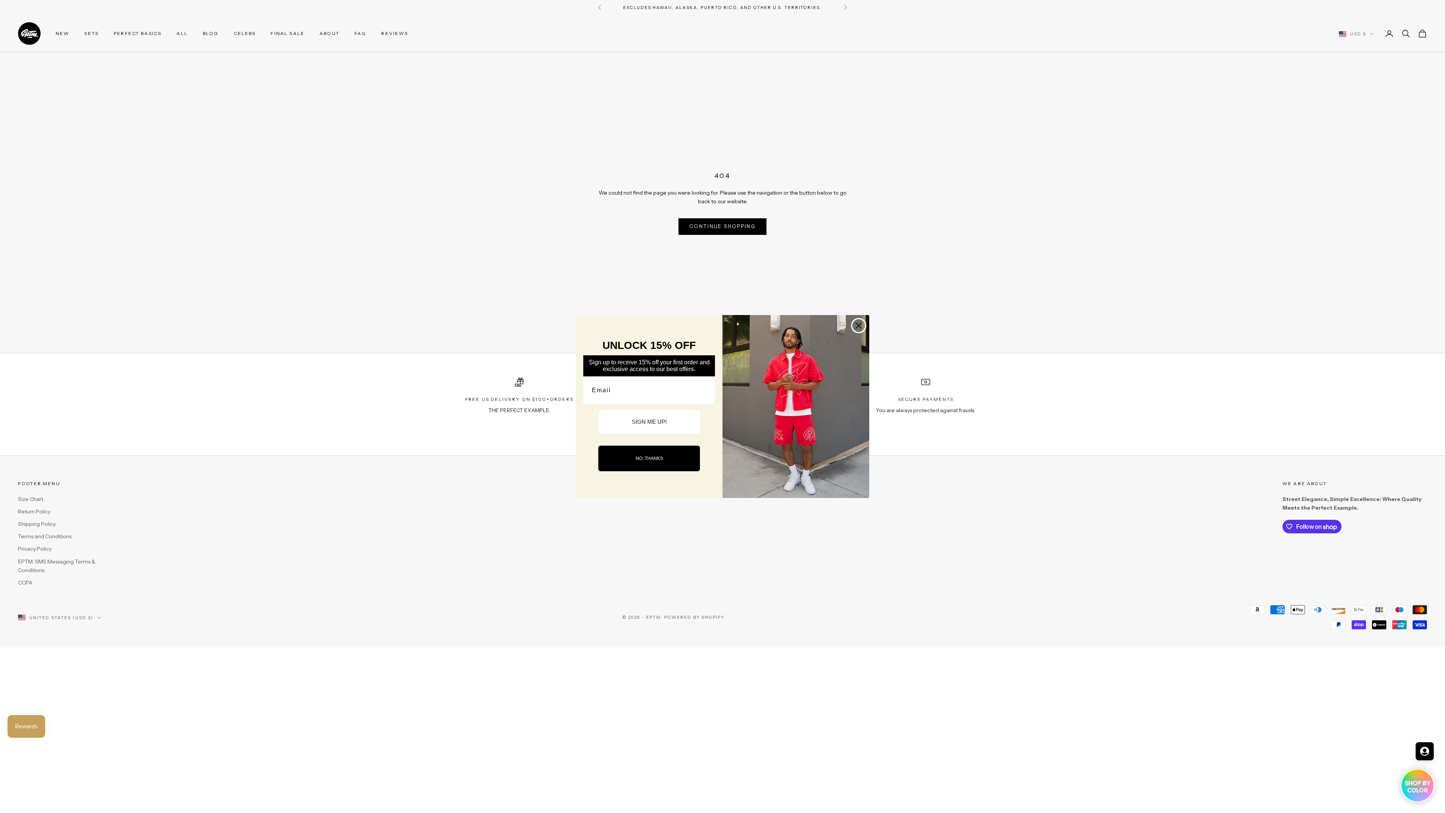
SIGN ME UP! (649, 422)
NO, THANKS (649, 458)
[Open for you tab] (1425, 751)
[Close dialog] (858, 325)
